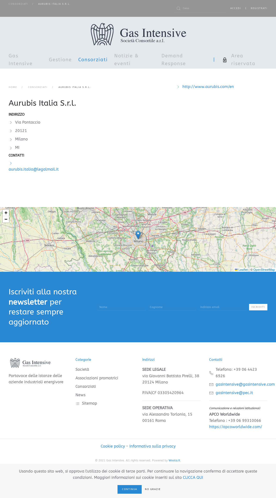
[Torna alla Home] (138, 34)
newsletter (28, 301)
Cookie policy (113, 446)
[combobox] (200, 8)
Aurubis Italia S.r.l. (42, 103)
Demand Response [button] (174, 59)
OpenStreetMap (264, 269)
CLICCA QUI (193, 477)
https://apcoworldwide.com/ (235, 426)
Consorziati (93, 60)
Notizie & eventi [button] (126, 59)
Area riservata (243, 59)
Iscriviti (258, 307)
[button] (138, 235)
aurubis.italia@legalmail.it (34, 169)
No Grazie (153, 489)
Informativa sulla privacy (152, 446)
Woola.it (174, 460)
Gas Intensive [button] (21, 59)
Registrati (259, 8)
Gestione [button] (60, 60)
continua (129, 489)
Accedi (235, 8)
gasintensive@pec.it (234, 392)
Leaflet (243, 269)
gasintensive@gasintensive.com (245, 384)
